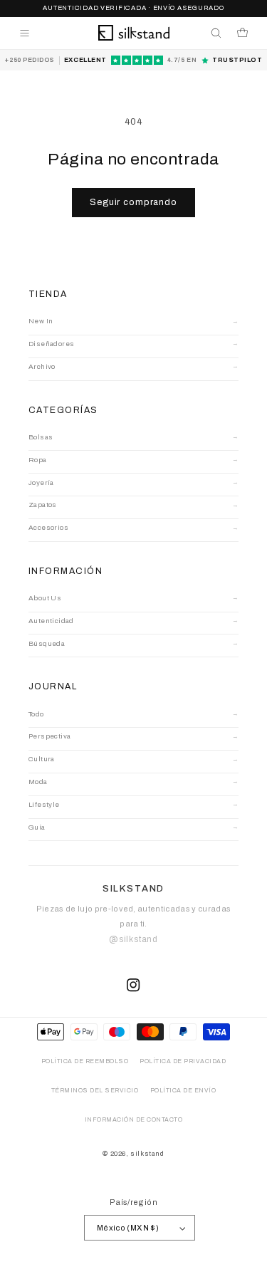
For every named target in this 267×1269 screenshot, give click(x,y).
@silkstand (133, 939)
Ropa (37, 460)
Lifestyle (44, 804)
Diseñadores (51, 344)
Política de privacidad (183, 1061)
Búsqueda (46, 643)
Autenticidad (51, 621)
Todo (36, 714)
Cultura (41, 759)
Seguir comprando (133, 202)
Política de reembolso (85, 1061)
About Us (44, 598)
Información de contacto (134, 1120)
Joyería (41, 482)
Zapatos (42, 504)
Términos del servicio (95, 1090)
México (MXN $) (128, 1227)
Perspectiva (49, 736)
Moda (38, 781)
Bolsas (40, 437)
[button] (24, 33)
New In (40, 321)
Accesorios (48, 527)
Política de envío (183, 1090)
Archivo (42, 366)
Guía (37, 827)
